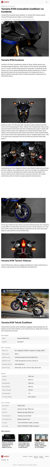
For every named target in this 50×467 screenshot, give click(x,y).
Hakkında (25, 456)
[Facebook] (8, 460)
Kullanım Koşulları (36, 457)
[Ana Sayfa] (5, 2)
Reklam (47, 456)
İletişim (31, 456)
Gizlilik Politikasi (41, 457)
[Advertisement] (25, 88)
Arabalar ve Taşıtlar (8, 6)
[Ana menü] (47, 2)
